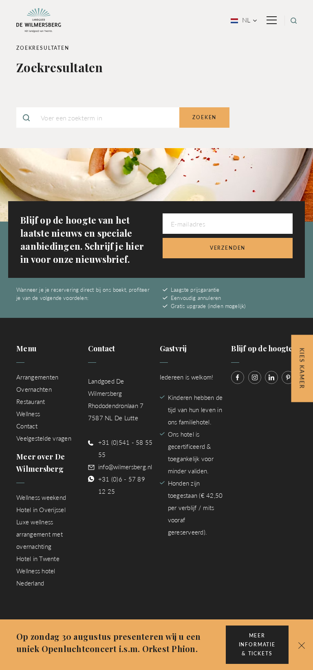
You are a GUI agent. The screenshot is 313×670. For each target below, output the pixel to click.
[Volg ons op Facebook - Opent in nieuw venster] (237, 377)
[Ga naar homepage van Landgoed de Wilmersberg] (38, 19)
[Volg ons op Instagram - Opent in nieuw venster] (254, 377)
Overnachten (34, 389)
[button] (301, 644)
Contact (26, 426)
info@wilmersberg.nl (125, 466)
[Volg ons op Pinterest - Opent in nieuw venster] (288, 377)
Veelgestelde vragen (43, 438)
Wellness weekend (41, 497)
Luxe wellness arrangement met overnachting (39, 533)
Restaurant (30, 401)
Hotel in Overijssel (41, 509)
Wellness (28, 413)
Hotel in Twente (38, 558)
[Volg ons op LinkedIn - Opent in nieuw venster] (271, 377)
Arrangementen (37, 377)
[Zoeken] (294, 21)
